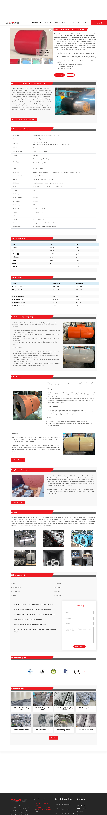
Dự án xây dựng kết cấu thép (43, 807)
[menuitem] (36, 22)
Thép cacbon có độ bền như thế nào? (63, 810)
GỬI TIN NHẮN (79, 646)
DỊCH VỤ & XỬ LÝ (60, 22)
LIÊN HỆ (84, 22)
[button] (23, 672)
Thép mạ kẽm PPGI (26, 749)
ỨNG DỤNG (71, 22)
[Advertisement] (43, 10)
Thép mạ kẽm (18, 749)
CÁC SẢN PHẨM (48, 22)
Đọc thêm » (71, 806)
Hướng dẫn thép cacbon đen (61, 808)
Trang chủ (13, 749)
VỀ (78, 22)
